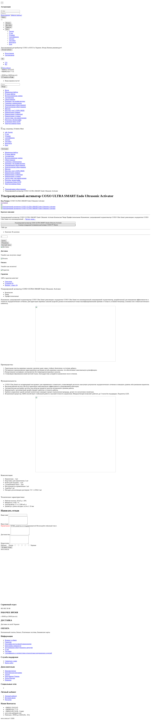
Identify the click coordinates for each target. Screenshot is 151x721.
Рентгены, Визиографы (13, 120)
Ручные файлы (10, 94)
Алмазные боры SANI (12, 121)
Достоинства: (5, 534)
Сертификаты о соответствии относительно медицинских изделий (28, 653)
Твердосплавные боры (13, 123)
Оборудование (10, 99)
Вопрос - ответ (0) (11, 285)
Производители (10, 671)
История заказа (10, 698)
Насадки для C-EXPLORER (14, 110)
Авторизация (9, 55)
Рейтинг (4, 545)
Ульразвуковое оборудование (15, 165)
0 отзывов (4, 203)
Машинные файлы (11, 92)
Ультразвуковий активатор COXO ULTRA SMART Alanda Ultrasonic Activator (38, 223)
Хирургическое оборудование (15, 107)
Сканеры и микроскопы (13, 103)
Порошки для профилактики (15, 101)
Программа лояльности (13, 646)
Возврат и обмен (11, 640)
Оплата (8, 23)
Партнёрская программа (13, 673)
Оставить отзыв (7, 547)
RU (6, 64)
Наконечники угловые (13, 116)
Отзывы (12, 35)
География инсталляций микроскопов (18, 644)
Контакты (12, 42)
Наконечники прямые (12, 112)
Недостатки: (5, 543)
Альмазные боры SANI (13, 182)
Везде (7, 90)
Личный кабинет (11, 696)
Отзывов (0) (9, 283)
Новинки (8, 680)
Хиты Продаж (10, 678)
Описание (8, 281)
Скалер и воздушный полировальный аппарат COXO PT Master (38, 225)
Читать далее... (30, 219)
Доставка (9, 25)
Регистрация (5, 15)
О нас (11, 33)
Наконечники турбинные (14, 114)
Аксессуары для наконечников (15, 118)
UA (6, 62)
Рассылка (8, 700)
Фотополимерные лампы (13, 96)
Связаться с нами (11, 661)
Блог (7, 29)
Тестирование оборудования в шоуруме (19, 647)
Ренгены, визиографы (12, 180)
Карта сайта (9, 663)
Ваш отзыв (4, 524)
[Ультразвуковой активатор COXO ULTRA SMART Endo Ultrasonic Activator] (28, 207)
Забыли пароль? (16, 15)
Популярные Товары (12, 676)
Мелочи (7, 109)
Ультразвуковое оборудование (15, 105)
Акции (11, 31)
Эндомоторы (9, 97)
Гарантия (8, 27)
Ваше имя (4, 515)
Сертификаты (14, 37)
